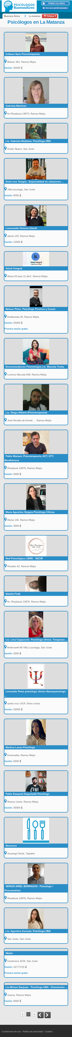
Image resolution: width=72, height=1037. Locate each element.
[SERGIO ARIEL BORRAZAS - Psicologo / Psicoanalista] (35, 873)
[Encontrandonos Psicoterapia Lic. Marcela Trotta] (35, 351)
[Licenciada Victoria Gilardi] (35, 215)
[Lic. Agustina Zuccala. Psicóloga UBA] (35, 918)
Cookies (49, 1031)
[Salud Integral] (35, 259)
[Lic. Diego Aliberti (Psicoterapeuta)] (35, 397)
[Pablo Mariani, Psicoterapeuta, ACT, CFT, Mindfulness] (35, 442)
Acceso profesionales (57, 8)
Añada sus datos (56, 3)
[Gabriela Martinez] (35, 91)
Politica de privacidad (33, 1031)
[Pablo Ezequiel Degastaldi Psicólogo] (35, 781)
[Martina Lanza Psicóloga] (35, 732)
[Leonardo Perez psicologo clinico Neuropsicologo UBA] (35, 676)
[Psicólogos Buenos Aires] (20, 6)
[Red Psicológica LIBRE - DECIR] (35, 546)
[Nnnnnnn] (35, 830)
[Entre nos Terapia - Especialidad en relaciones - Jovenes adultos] (35, 169)
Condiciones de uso (11, 1031)
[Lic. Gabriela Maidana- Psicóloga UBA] (35, 131)
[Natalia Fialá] (35, 584)
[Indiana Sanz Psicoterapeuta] (35, 42)
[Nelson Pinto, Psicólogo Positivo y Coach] (35, 296)
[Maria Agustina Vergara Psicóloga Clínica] (35, 497)
